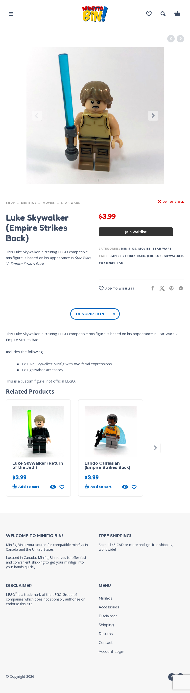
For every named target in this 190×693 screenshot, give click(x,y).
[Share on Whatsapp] (179, 288)
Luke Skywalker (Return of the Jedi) (37, 465)
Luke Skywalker (169, 256)
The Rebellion (111, 263)
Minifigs (28, 202)
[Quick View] (53, 486)
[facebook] (172, 677)
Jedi (150, 256)
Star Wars (70, 202)
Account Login (111, 651)
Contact (106, 642)
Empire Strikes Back (127, 256)
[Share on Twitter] (160, 288)
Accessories (109, 607)
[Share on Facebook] (151, 288)
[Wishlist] (149, 13)
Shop (10, 202)
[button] (11, 14)
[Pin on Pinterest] (170, 288)
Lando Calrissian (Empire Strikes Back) (107, 465)
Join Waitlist (136, 231)
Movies (49, 202)
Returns (106, 634)
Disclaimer (108, 616)
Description (90, 314)
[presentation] (37, 116)
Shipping (106, 625)
